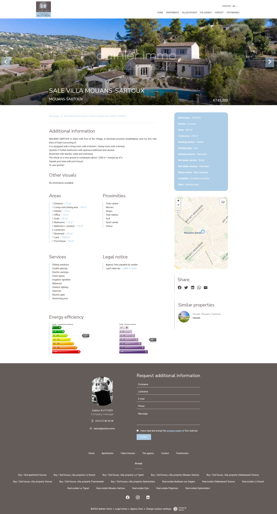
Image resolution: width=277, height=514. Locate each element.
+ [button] (178, 200)
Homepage (54, 116)
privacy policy (174, 430)
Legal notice (121, 509)
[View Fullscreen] (178, 211)
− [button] (178, 205)
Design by (182, 509)
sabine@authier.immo (104, 428)
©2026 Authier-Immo (101, 509)
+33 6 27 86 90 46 (104, 421)
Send (144, 437)
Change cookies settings (158, 509)
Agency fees (136, 509)
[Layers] (223, 201)
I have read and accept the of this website (169, 430)
